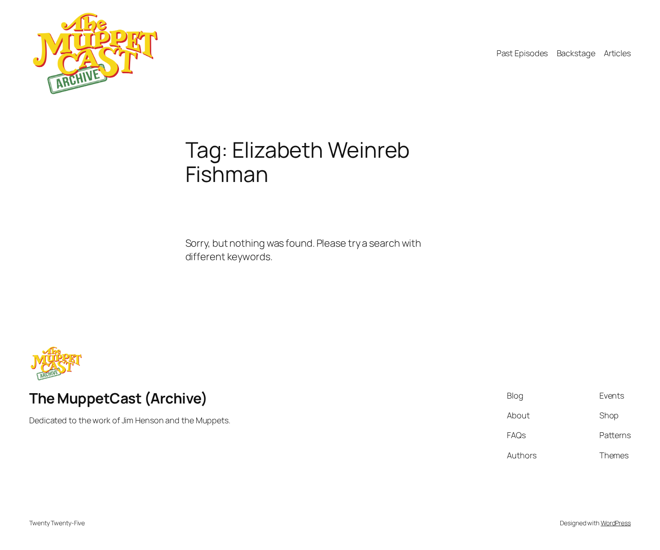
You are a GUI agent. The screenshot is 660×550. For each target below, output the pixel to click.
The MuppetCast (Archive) (118, 398)
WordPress (616, 523)
